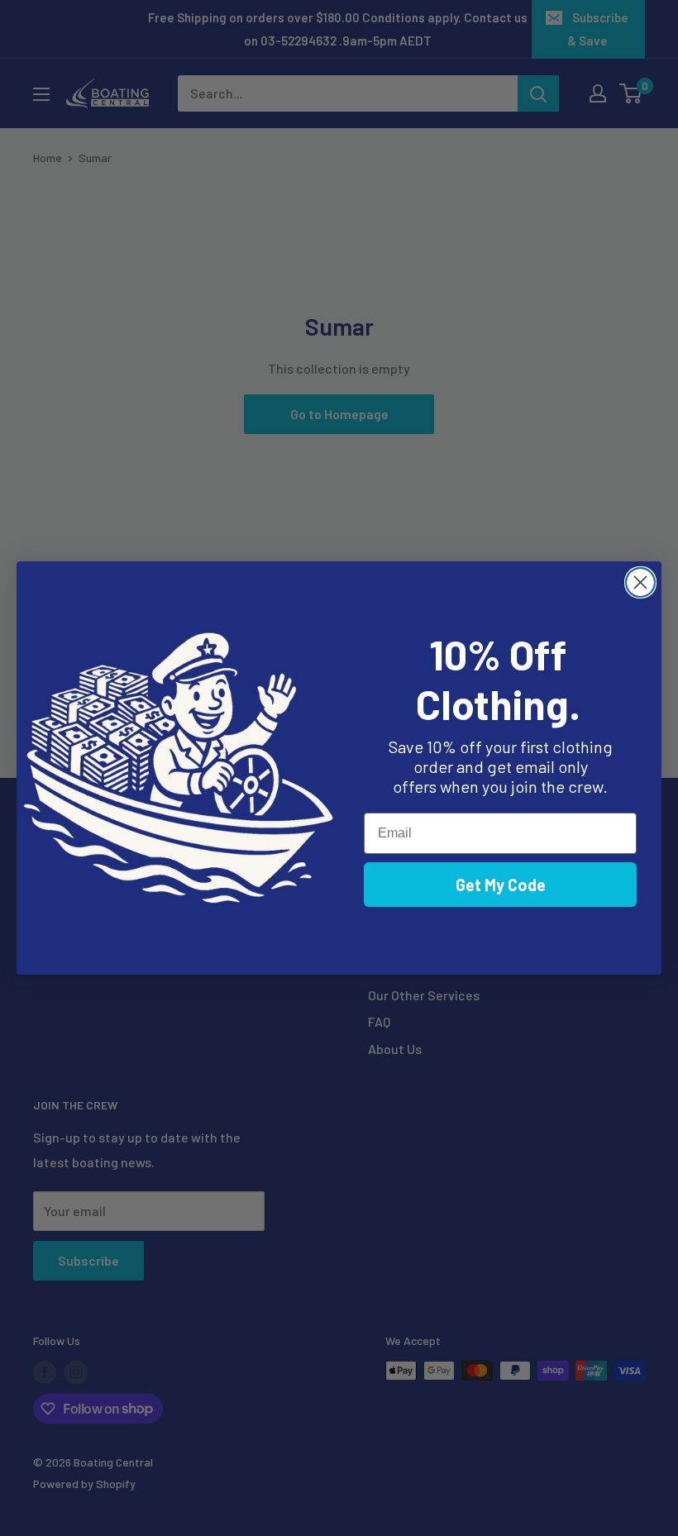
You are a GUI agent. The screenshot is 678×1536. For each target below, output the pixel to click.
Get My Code (501, 884)
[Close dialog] (640, 582)
